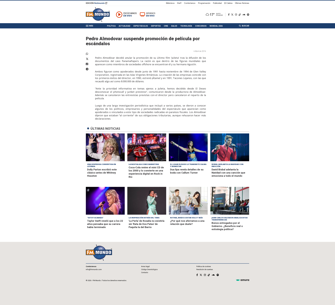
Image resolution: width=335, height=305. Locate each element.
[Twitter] (232, 14)
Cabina (229, 3)
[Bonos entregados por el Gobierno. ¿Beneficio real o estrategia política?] (229, 201)
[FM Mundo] (98, 14)
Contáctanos (189, 3)
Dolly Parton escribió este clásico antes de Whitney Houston (102, 172)
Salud (174, 26)
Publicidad (217, 3)
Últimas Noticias (242, 3)
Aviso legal (145, 266)
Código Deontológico (149, 269)
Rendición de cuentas (204, 269)
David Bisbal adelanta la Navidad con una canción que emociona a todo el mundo (228, 172)
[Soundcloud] (244, 14)
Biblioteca (170, 3)
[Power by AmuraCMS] (242, 280)
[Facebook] (229, 14)
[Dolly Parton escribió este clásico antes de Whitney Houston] (105, 147)
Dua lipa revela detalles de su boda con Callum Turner (186, 171)
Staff (179, 3)
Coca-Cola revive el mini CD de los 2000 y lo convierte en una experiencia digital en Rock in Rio (146, 172)
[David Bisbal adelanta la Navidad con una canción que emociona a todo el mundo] (229, 147)
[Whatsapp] (89, 53)
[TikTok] (240, 14)
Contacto (144, 272)
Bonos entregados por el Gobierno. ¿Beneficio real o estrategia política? (227, 226)
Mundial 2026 (216, 26)
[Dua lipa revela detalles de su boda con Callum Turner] (188, 147)
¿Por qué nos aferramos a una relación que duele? (187, 222)
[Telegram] (89, 69)
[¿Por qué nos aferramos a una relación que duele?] (188, 201)
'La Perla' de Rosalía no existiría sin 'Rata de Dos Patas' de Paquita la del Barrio (146, 224)
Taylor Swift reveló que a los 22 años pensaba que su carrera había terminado (105, 224)
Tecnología (186, 26)
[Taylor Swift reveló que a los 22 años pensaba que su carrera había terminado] (105, 201)
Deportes (156, 26)
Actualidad (124, 26)
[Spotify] (248, 14)
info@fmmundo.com (94, 269)
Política (111, 26)
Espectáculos (140, 26)
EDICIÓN (95, 3)
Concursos (200, 26)
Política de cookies (203, 266)
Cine (166, 26)
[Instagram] (236, 14)
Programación (204, 3)
